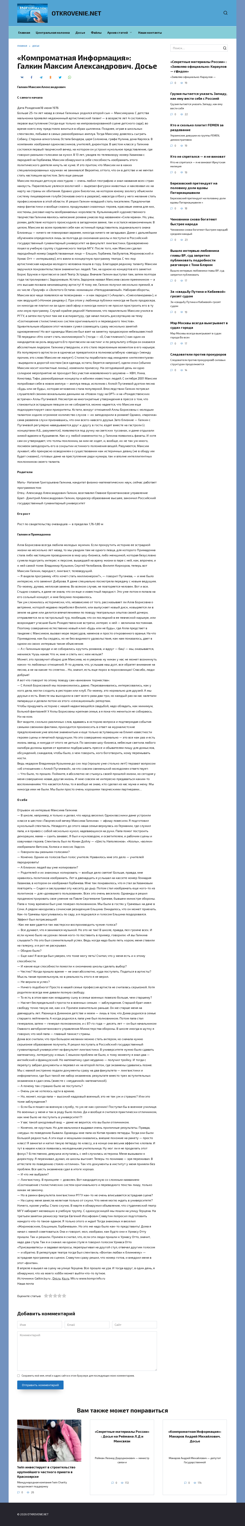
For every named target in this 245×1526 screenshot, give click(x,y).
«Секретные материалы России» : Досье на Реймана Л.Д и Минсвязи (122, 1436)
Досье (80, 32)
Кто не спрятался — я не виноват (197, 156)
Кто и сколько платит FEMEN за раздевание (197, 127)
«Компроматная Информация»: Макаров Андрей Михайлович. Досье (194, 1436)
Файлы (96, 32)
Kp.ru (65, 1278)
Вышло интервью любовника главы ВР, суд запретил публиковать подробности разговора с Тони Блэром (194, 257)
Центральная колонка (53, 32)
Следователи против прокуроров (198, 354)
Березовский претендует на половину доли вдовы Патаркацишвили (193, 188)
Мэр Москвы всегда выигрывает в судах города (199, 325)
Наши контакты (150, 32)
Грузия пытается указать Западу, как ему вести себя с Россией (198, 95)
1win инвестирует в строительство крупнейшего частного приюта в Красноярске (46, 1472)
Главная (24, 32)
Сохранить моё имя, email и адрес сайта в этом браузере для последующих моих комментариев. (78, 1375)
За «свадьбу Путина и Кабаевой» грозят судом (197, 293)
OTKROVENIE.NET (76, 13)
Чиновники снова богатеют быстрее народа (193, 221)
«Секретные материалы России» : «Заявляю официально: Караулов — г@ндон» (198, 66)
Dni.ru (56, 1278)
